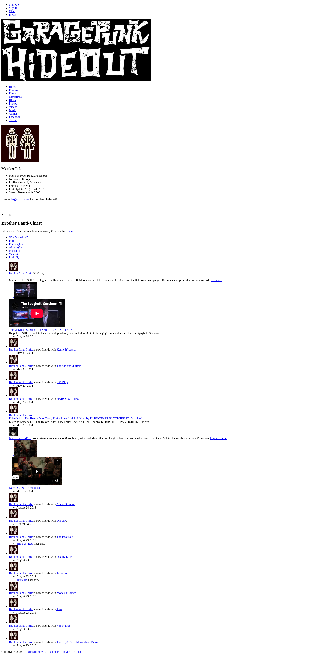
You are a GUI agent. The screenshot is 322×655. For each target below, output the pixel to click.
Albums (15, 247)
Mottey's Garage (66, 592)
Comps (13, 113)
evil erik (61, 520)
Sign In (13, 8)
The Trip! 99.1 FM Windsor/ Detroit (78, 642)
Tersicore (62, 573)
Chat (12, 11)
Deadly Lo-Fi (65, 556)
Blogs (12, 100)
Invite (12, 14)
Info (11, 240)
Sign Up (14, 4)
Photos (13, 103)
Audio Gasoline (65, 504)
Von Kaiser (63, 625)
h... (213, 280)
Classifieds (15, 96)
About (77, 651)
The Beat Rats (65, 537)
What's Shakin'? (18, 237)
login (15, 199)
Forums (13, 90)
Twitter (13, 120)
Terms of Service (36, 651)
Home (12, 86)
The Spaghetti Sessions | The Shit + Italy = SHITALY (40, 329)
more (72, 231)
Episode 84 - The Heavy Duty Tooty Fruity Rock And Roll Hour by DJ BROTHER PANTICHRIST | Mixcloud (75, 418)
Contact (54, 651)
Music (12, 110)
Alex (59, 609)
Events (13, 93)
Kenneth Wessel (66, 349)
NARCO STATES (68, 398)
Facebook (14, 117)
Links (14, 257)
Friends (16, 244)
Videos (13, 106)
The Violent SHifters (69, 365)
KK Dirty (62, 382)
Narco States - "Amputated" (25, 487)
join (26, 199)
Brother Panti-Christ (21, 273)
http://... (215, 438)
